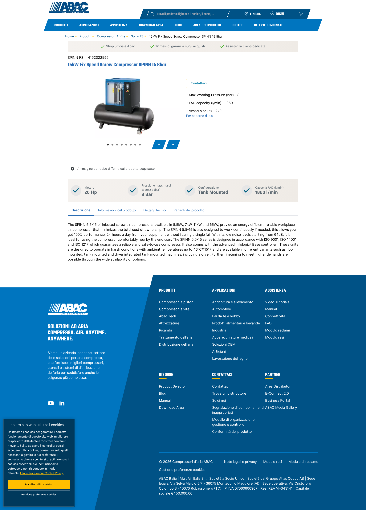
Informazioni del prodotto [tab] (117, 210)
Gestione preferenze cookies (182, 469)
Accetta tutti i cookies (39, 484)
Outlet (238, 25)
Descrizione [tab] (80, 210)
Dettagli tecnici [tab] (154, 210)
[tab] (108, 145)
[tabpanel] (183, 242)
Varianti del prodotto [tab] (188, 210)
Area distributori (207, 25)
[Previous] (159, 144)
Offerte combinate (268, 25)
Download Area (151, 25)
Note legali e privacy (240, 461)
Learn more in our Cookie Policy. (41, 473)
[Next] (173, 144)
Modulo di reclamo (303, 461)
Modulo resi (272, 461)
